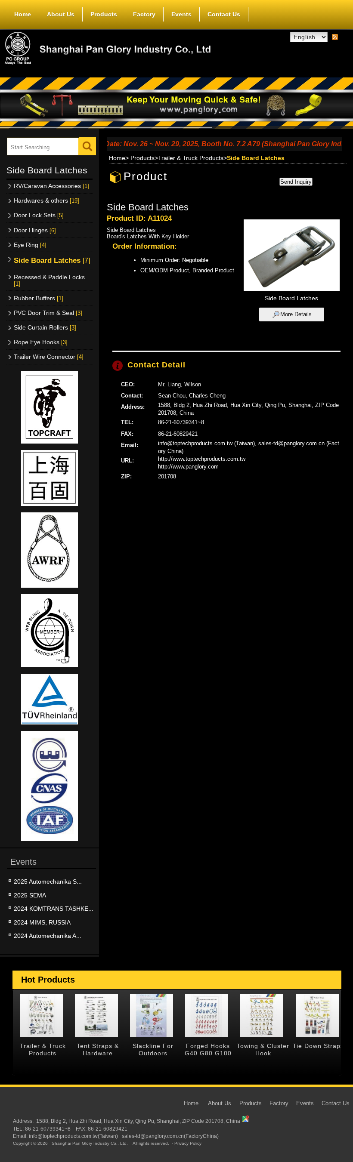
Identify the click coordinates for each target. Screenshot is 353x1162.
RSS (334, 37)
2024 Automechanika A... (47, 935)
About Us (60, 14)
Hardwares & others (46, 200)
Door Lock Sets (39, 215)
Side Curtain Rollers (45, 327)
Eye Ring (30, 244)
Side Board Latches (52, 260)
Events (181, 14)
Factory (144, 14)
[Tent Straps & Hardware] (96, 1015)
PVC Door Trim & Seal (48, 312)
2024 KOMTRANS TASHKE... (53, 908)
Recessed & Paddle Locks (49, 280)
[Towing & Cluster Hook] (261, 1015)
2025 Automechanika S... (48, 881)
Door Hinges (35, 230)
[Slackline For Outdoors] (151, 1015)
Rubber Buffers (38, 298)
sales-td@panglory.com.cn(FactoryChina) (170, 1136)
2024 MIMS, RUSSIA (42, 922)
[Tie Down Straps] (317, 1015)
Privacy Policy (187, 1143)
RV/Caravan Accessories (51, 185)
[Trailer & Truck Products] (41, 1015)
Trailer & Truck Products (190, 157)
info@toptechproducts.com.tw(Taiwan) (73, 1136)
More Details (296, 314)
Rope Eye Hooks (41, 342)
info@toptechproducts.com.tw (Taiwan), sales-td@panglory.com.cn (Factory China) (248, 447)
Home (22, 14)
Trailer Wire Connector (49, 356)
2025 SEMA (30, 895)
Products (103, 14)
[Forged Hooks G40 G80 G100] (206, 1015)
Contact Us (223, 14)
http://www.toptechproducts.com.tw (201, 459)
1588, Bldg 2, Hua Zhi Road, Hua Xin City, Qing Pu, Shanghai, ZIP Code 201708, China (138, 1121)
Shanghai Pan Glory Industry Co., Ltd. (90, 1143)
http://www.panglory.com (188, 466)
